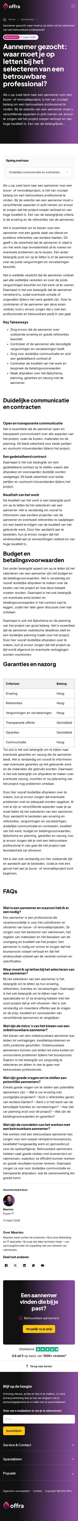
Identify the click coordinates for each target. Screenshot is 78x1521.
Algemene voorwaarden (16, 1490)
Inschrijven (14, 1430)
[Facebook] (6, 1265)
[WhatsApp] (33, 1265)
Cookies (37, 1490)
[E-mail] (42, 1265)
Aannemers (27, 19)
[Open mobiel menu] (73, 6)
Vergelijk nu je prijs (39, 1329)
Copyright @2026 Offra (58, 1490)
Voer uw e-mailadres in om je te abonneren (32, 1410)
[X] (15, 1265)
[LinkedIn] (24, 1265)
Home (11, 19)
